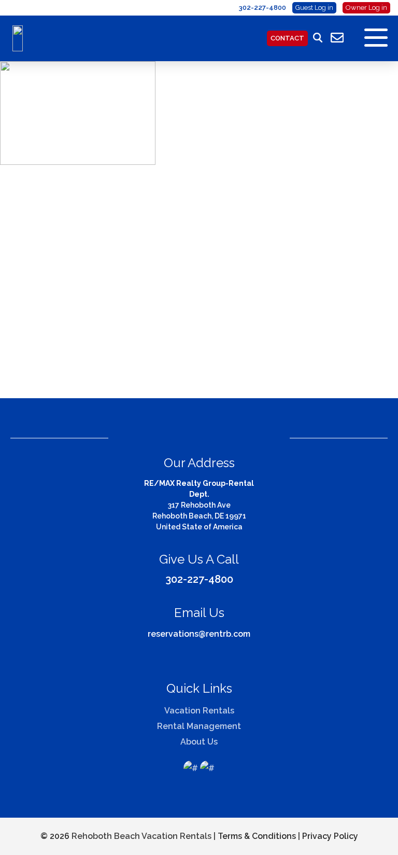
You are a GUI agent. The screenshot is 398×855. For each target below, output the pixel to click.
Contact (287, 38)
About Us (199, 742)
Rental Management (199, 726)
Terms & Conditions (257, 836)
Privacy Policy (330, 836)
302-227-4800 (199, 579)
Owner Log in (366, 7)
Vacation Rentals (199, 711)
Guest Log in (314, 7)
